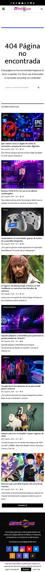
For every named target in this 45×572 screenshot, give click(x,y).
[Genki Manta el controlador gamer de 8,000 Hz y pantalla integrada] (22, 222)
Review (5, 162)
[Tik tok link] (33, 3)
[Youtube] (29, 549)
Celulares (6, 357)
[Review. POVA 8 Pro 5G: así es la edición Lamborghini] (22, 174)
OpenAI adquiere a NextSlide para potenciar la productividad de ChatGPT (22, 337)
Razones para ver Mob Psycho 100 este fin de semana (21, 485)
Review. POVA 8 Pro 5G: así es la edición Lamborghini (19, 192)
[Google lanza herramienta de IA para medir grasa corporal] (22, 369)
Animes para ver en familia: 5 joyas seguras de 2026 (22, 435)
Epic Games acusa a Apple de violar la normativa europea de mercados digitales (20, 145)
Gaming (5, 115)
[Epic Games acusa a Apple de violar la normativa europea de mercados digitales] (22, 127)
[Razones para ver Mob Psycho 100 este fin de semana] (22, 467)
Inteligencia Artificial (9, 307)
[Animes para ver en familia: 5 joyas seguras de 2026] (22, 417)
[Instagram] (22, 549)
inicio (5, 74)
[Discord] (31, 3)
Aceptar (26, 569)
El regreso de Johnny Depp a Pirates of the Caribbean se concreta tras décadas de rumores (20, 288)
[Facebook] (9, 549)
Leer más (36, 569)
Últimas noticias (10, 107)
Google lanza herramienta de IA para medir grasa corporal (21, 388)
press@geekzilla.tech (27, 542)
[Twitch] (19, 555)
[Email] (36, 549)
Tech (4, 257)
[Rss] (12, 555)
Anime (5, 405)
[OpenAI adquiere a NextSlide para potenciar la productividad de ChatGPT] (22, 319)
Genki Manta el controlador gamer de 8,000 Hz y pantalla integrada (21, 240)
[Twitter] (15, 549)
